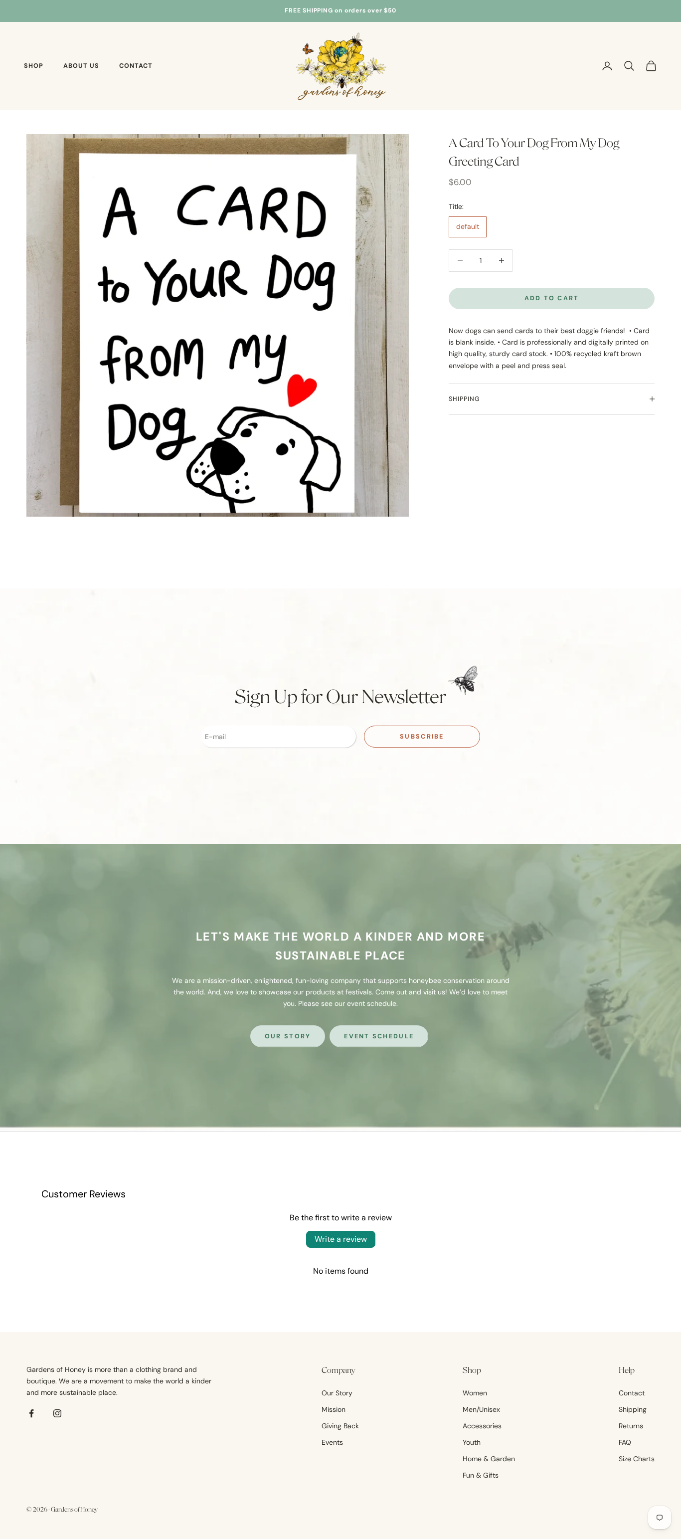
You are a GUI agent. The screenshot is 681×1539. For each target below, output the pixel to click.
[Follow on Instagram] (57, 1413)
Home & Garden (489, 1458)
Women (475, 1392)
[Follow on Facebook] (31, 1413)
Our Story (288, 1036)
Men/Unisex (481, 1409)
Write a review (341, 1239)
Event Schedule (379, 1036)
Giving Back (340, 1425)
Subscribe (422, 737)
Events (332, 1442)
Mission (333, 1409)
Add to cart (551, 298)
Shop (33, 66)
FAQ (625, 1442)
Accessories (482, 1425)
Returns (631, 1425)
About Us (81, 66)
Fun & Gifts (481, 1475)
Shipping (633, 1409)
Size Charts (637, 1458)
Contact (136, 66)
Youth (472, 1442)
